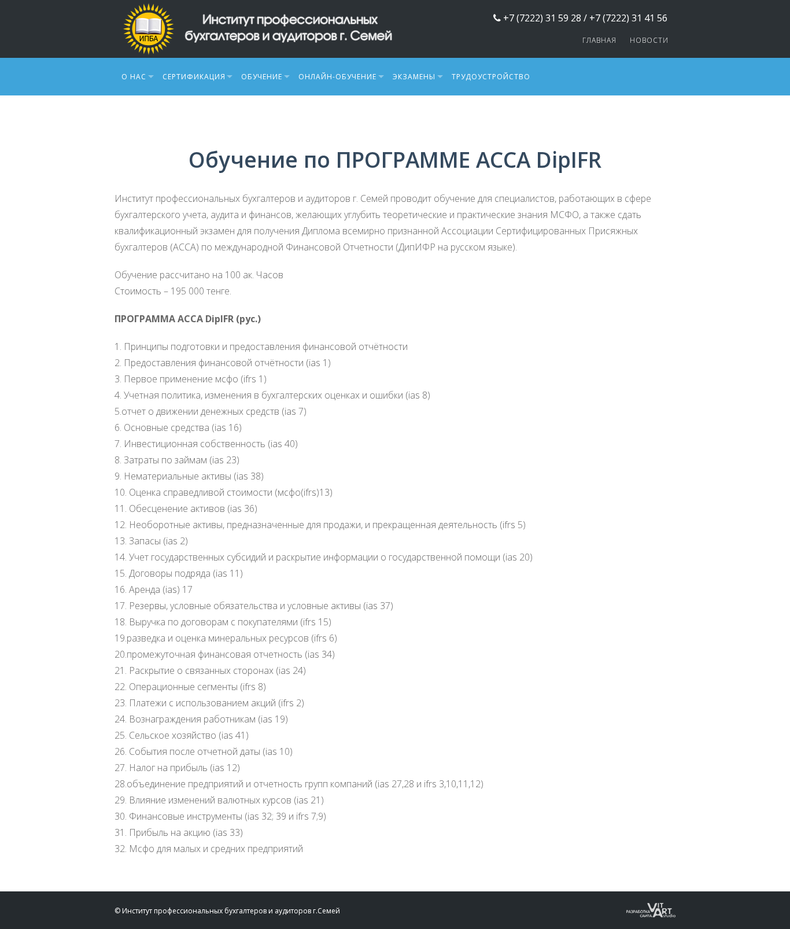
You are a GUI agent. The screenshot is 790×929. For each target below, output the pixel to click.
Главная (599, 40)
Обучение (261, 77)
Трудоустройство (491, 77)
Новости (649, 40)
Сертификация (194, 77)
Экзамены (414, 77)
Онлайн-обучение (337, 77)
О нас (133, 77)
